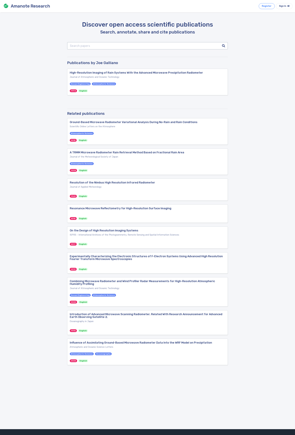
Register (266, 6)
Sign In (283, 6)
